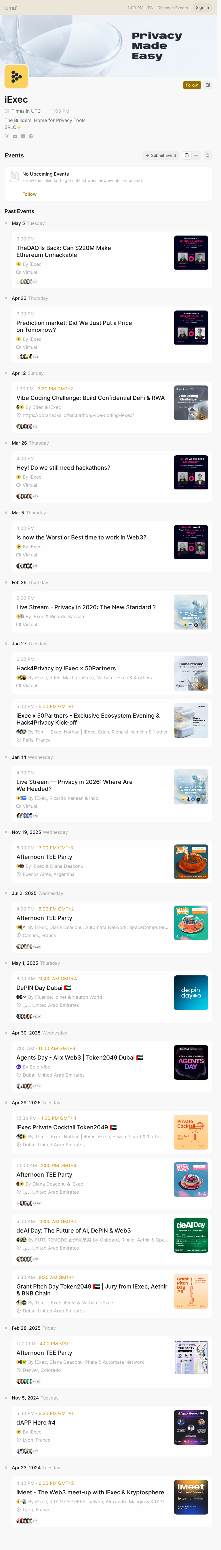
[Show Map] (207, 85)
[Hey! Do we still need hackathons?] (112, 477)
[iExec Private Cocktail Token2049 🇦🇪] (112, 1132)
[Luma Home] (11, 7)
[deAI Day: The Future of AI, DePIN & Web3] (112, 1239)
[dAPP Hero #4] (112, 1431)
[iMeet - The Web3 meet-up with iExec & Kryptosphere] (112, 1501)
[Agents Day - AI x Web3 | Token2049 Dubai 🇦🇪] (112, 1066)
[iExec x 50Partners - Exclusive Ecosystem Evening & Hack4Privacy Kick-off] (112, 723)
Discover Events (172, 7)
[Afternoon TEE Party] (112, 862)
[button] (112, 260)
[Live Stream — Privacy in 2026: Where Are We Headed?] (112, 794)
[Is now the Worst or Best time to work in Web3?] (112, 546)
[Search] (207, 155)
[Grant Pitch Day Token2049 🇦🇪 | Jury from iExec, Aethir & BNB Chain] (112, 1294)
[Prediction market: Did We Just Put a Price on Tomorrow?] (112, 335)
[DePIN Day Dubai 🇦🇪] (112, 997)
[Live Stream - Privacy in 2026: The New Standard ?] (112, 612)
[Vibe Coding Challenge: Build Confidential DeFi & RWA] (112, 407)
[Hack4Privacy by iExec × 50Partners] (112, 673)
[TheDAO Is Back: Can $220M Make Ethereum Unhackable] (112, 260)
